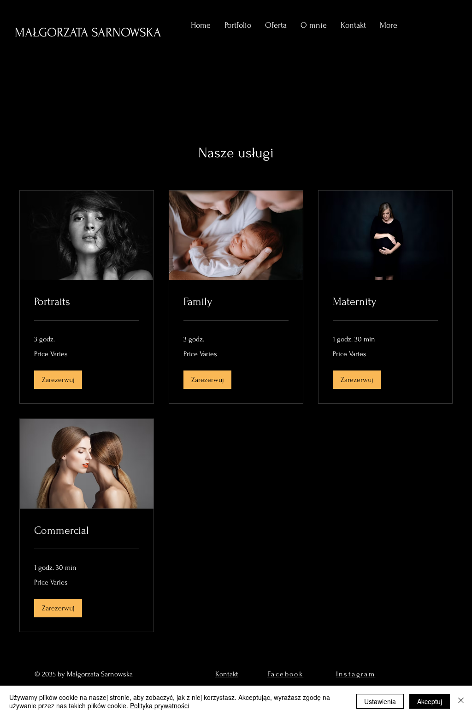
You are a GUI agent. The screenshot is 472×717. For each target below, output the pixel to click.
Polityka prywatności (159, 705)
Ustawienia (380, 701)
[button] (58, 379)
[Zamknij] (460, 701)
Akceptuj (429, 701)
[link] (86, 301)
